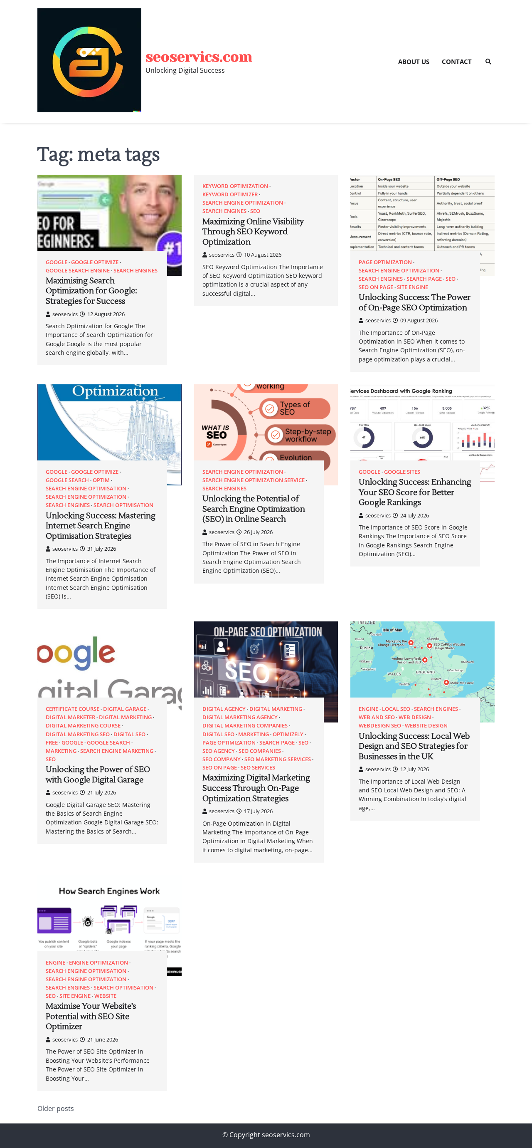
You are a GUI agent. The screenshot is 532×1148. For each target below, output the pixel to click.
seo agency (218, 751)
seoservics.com (198, 57)
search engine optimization (242, 203)
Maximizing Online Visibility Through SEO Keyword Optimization (253, 232)
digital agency (224, 709)
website (105, 996)
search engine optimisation (86, 488)
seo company (221, 759)
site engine (412, 287)
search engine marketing (116, 751)
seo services (258, 768)
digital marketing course (83, 725)
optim (101, 480)
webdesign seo (380, 725)
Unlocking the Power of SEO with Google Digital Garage (98, 775)
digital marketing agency (240, 717)
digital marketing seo (78, 734)
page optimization (385, 262)
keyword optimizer (230, 194)
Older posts (55, 1108)
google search (67, 480)
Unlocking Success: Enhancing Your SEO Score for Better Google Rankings (415, 492)
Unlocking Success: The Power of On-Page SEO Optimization (414, 302)
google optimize (94, 262)
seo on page (376, 287)
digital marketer (70, 717)
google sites (402, 472)
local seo (396, 709)
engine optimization (98, 963)
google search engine (78, 270)
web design (415, 717)
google (56, 262)
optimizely (288, 734)
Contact (457, 61)
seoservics (65, 314)
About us (413, 61)
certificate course (72, 709)
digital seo (129, 734)
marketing (61, 751)
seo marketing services (277, 759)
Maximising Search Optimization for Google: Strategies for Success (91, 291)
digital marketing (125, 717)
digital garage (124, 709)
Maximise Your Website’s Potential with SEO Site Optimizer (91, 1016)
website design (426, 725)
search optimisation (123, 505)
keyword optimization (235, 186)
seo (255, 211)
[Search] (488, 61)
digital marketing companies (245, 725)
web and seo (377, 717)
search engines (135, 270)
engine (368, 709)
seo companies (260, 751)
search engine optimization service (253, 480)
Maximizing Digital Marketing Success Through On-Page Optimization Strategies (256, 788)
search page (424, 279)
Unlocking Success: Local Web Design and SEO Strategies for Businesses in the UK (414, 746)
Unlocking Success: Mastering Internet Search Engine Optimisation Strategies (100, 526)
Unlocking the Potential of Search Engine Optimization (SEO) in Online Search (253, 509)
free (52, 743)
